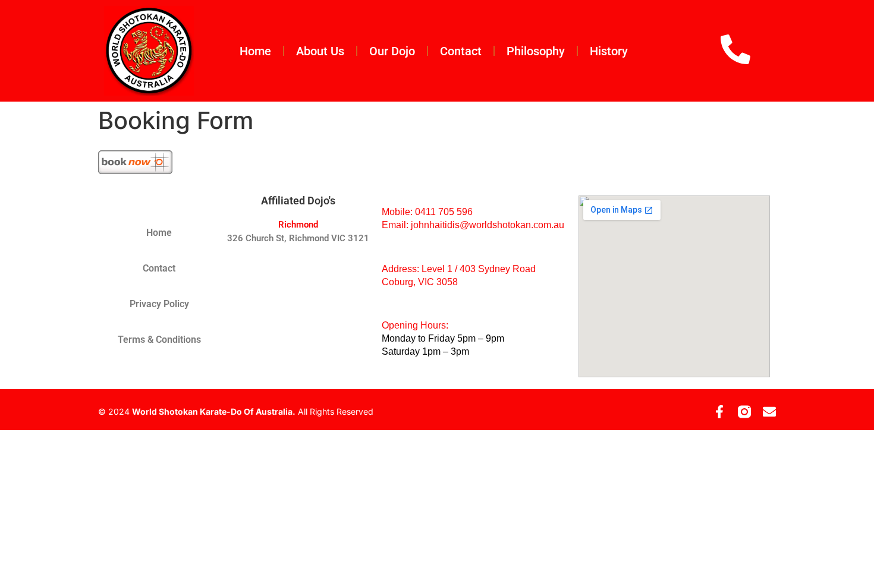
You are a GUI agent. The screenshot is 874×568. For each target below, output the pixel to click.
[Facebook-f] (719, 411)
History (609, 51)
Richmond (298, 224)
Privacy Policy (159, 304)
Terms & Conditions (159, 339)
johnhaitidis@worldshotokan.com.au (487, 225)
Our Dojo (392, 51)
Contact (461, 51)
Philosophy (536, 51)
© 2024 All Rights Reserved (235, 411)
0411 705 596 (444, 212)
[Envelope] (769, 411)
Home (255, 51)
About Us (320, 51)
